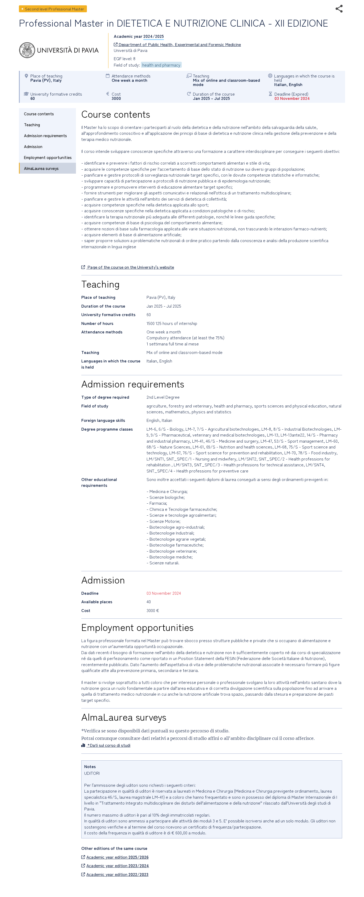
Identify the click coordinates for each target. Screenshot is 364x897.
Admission (33, 146)
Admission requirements (45, 135)
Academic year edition (117, 857)
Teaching (32, 124)
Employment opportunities (48, 157)
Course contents (39, 113)
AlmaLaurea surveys (41, 168)
